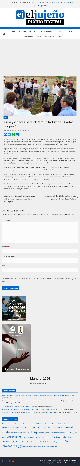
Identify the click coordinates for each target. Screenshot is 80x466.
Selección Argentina (28, 446)
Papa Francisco (35, 442)
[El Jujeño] (4, 34)
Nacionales (33, 31)
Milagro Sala (28, 437)
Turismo (44, 446)
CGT (47, 424)
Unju (48, 446)
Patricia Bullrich (47, 442)
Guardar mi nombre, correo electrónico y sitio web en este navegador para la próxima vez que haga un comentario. (39, 280)
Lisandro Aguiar (70, 432)
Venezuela (53, 446)
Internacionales (46, 31)
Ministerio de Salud (38, 437)
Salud (59, 36)
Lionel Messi (60, 432)
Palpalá (29, 442)
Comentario (7, 220)
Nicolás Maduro (22, 442)
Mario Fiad (5, 437)
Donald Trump (35, 427)
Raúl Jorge (56, 441)
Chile (50, 424)
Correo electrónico (9, 256)
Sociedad (69, 31)
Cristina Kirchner (23, 428)
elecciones (44, 428)
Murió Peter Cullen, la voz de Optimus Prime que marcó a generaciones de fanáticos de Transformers (34, 395)
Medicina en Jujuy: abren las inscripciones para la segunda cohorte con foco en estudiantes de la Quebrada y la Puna (38, 401)
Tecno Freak (49, 36)
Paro (41, 442)
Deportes (59, 31)
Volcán (59, 446)
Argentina (14, 424)
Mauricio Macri (16, 436)
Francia (63, 428)
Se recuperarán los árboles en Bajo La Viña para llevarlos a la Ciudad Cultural (60, 197)
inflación (16, 432)
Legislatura (41, 432)
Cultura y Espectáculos (32, 36)
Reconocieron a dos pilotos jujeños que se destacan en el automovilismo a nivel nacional (30, 412)
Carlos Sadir (41, 424)
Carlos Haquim (32, 424)
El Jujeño (27, 130)
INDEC (12, 432)
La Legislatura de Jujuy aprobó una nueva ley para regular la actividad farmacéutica (28, 409)
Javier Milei (26, 432)
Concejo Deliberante (59, 424)
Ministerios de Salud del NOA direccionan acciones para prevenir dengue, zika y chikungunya (19, 199)
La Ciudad (22, 31)
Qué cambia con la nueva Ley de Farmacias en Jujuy (18, 406)
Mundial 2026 (48, 437)
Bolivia (20, 424)
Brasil (25, 424)
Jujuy (13, 31)
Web (3, 266)
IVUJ (21, 432)
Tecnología (38, 446)
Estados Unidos (54, 427)
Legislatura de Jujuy (50, 432)
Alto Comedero (6, 424)
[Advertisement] (40, 59)
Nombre (5, 247)
